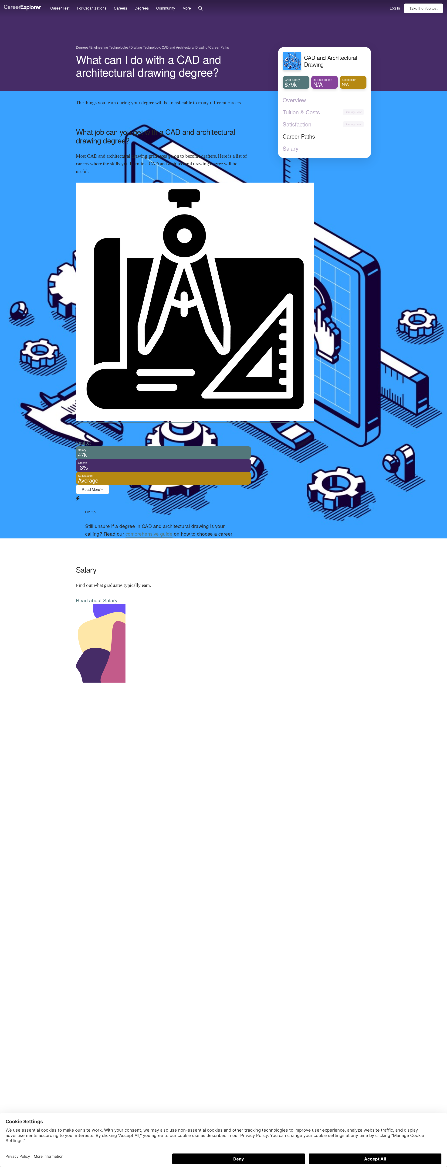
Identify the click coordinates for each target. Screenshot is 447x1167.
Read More (91, 489)
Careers (120, 8)
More (187, 8)
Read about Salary (96, 600)
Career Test (59, 8)
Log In (395, 8)
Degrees (142, 8)
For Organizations (91, 8)
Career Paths (299, 136)
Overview (294, 100)
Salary (290, 148)
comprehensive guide (149, 533)
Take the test (423, 8)
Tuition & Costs (301, 112)
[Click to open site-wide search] (200, 8)
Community (165, 8)
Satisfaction (297, 124)
